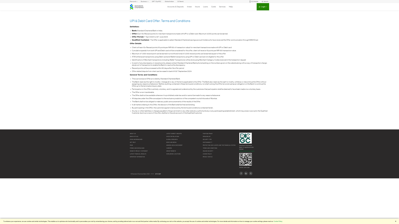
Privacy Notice (207, 156)
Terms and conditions (210, 148)
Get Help (133, 142)
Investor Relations (172, 136)
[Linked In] (246, 173)
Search (266, 1)
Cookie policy (207, 154)
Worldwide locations (173, 154)
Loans (205, 7)
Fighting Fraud (207, 133)
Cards (213, 7)
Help (231, 7)
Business (144, 1)
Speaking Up (206, 136)
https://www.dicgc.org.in (246, 151)
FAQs (131, 145)
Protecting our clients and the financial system (219, 145)
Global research (172, 139)
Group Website (171, 151)
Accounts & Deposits (175, 7)
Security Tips (207, 139)
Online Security (208, 151)
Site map (158, 174)
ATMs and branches (136, 139)
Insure (197, 7)
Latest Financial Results (138, 154)
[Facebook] (241, 173)
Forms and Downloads (137, 148)
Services (222, 7)
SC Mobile (254, 1)
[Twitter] (251, 173)
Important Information (137, 156)
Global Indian (169, 1)
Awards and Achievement (174, 145)
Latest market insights (174, 133)
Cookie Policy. (278, 221)
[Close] (395, 221)
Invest (189, 7)
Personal (133, 1)
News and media (171, 142)
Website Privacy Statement (139, 151)
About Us (133, 133)
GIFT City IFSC (156, 1)
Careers (169, 148)
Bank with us (134, 136)
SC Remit (180, 1)
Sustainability (207, 142)
